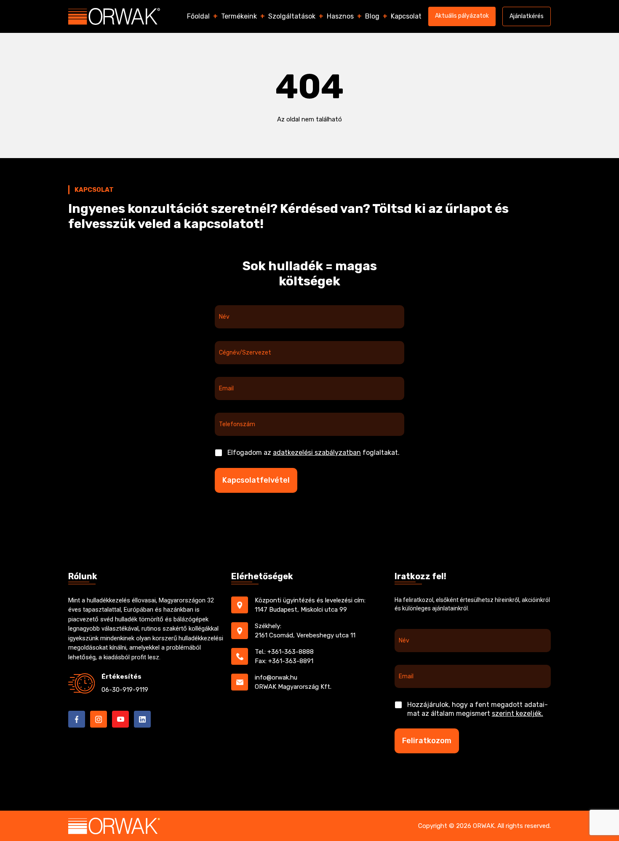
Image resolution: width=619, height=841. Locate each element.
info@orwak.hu (276, 677)
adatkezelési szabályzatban (317, 453)
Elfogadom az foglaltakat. (313, 453)
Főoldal (198, 16)
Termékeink (239, 16)
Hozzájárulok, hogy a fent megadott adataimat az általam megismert (477, 709)
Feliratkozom (426, 740)
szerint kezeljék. (517, 713)
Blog (372, 16)
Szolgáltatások (291, 16)
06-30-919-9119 (124, 689)
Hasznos (340, 16)
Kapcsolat (406, 16)
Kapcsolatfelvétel (256, 480)
